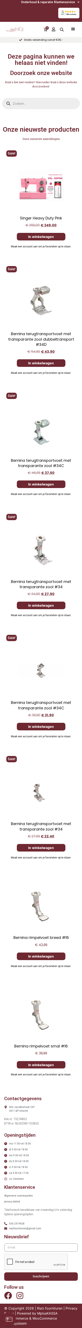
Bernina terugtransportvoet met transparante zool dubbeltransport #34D (41, 339)
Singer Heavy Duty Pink (41, 218)
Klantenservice (64, 2)
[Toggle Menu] (73, 29)
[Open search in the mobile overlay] (62, 29)
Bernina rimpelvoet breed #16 (41, 937)
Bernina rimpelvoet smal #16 (41, 1046)
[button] (68, 13)
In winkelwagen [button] (41, 237)
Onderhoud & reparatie (37, 2)
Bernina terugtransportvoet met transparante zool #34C (41, 463)
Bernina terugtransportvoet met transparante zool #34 (41, 584)
